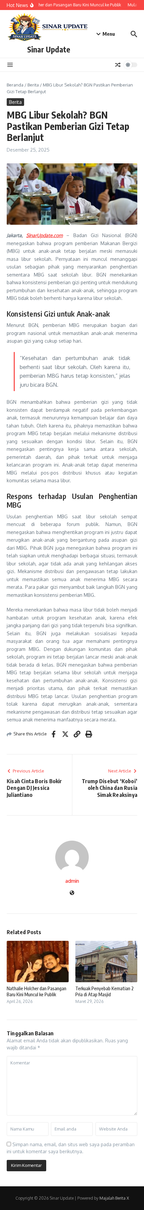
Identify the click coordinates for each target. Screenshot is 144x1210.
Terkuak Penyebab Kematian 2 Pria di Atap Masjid (104, 991)
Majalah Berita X (114, 1198)
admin (72, 881)
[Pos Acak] (118, 64)
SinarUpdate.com (44, 235)
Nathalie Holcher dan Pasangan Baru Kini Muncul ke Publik (36, 991)
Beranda (15, 85)
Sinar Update (48, 49)
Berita (33, 85)
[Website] (72, 893)
